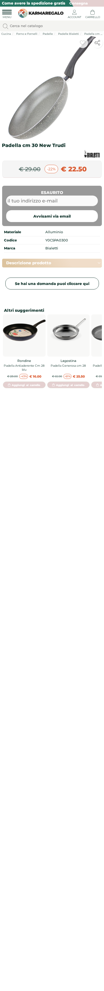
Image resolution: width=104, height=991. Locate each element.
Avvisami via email (52, 216)
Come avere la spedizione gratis (33, 3)
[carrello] (92, 15)
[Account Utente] (74, 15)
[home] (39, 12)
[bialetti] (92, 154)
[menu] (7, 15)
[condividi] (97, 42)
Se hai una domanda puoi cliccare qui (52, 283)
